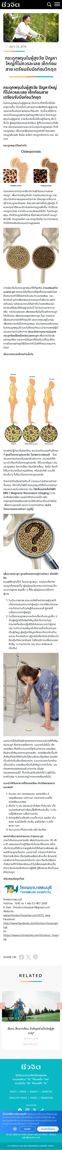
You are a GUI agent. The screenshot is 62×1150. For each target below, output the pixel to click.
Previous (2, 1006)
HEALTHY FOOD (18, 1098)
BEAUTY (34, 1091)
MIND (23, 1091)
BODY (13, 1091)
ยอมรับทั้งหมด (48, 1129)
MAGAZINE (47, 1098)
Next (59, 1006)
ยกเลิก (27, 1129)
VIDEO (33, 1098)
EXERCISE (47, 1091)
